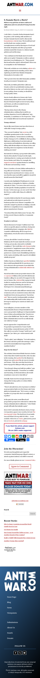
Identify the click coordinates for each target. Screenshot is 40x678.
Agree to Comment (20, 466)
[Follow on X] (20, 653)
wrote (24, 132)
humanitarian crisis (10, 41)
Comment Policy (29, 460)
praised (16, 360)
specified (27, 261)
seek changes (26, 246)
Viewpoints (12, 613)
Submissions (12, 622)
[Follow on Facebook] (15, 653)
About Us (11, 628)
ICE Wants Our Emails (11, 529)
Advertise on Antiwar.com (20, 501)
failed (29, 229)
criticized (19, 280)
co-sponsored (8, 276)
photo (31, 68)
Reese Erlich (10, 30)
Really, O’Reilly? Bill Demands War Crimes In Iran (19, 538)
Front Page (11, 597)
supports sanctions (10, 162)
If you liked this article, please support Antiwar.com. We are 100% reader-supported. (20, 428)
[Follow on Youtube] (24, 653)
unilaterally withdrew (26, 267)
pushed (19, 358)
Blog (9, 602)
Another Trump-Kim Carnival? (14, 541)
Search (10, 633)
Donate (10, 638)
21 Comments (28, 30)
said (5, 297)
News (9, 608)
